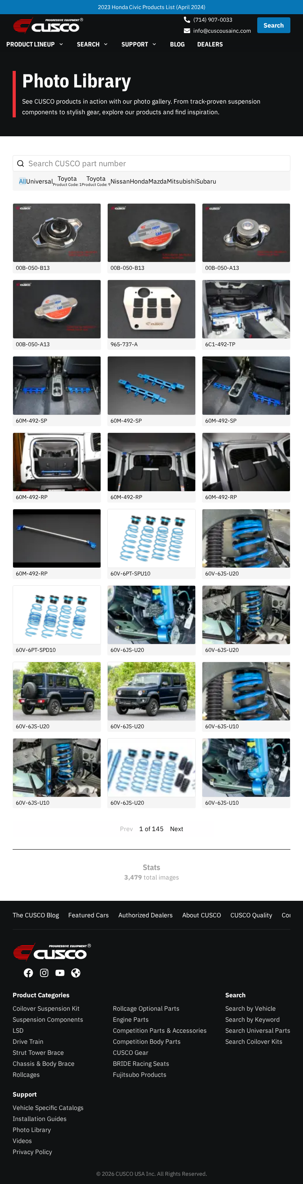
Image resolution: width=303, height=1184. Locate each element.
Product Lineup (30, 44)
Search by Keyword (252, 1019)
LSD (18, 1030)
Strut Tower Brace (38, 1052)
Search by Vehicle (250, 1008)
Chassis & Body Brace (44, 1063)
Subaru (206, 181)
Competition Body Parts (147, 1041)
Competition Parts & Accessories (160, 1030)
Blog (177, 44)
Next (176, 829)
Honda (139, 181)
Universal (39, 181)
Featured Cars (88, 915)
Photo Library (32, 1130)
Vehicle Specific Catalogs (48, 1108)
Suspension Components (48, 1019)
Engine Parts (131, 1019)
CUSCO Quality (251, 915)
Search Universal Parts (257, 1030)
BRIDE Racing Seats (141, 1063)
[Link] (28, 973)
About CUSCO (201, 915)
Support (135, 44)
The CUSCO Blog (36, 915)
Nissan (120, 181)
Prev (126, 829)
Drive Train (28, 1041)
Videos (22, 1141)
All (22, 181)
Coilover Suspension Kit (46, 1008)
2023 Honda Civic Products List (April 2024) (152, 7)
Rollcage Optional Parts (146, 1008)
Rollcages (26, 1074)
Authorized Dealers (145, 915)
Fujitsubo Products (139, 1074)
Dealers (210, 44)
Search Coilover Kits (253, 1041)
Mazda (157, 181)
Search (88, 44)
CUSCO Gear (130, 1052)
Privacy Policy (32, 1152)
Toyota (67, 180)
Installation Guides (40, 1119)
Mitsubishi (181, 181)
